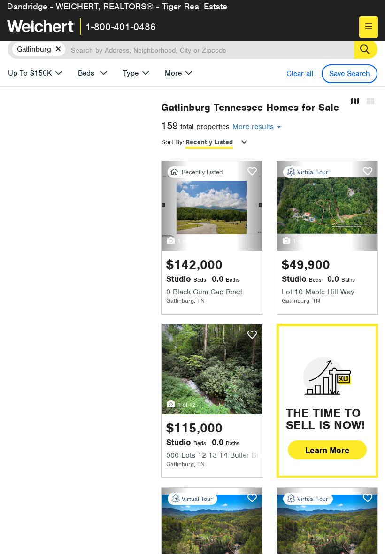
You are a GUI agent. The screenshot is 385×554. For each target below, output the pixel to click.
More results (254, 126)
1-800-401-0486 (120, 27)
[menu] (368, 27)
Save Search (349, 73)
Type (131, 73)
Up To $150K (30, 73)
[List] (370, 101)
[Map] (355, 101)
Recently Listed (209, 142)
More (173, 73)
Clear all (300, 73)
